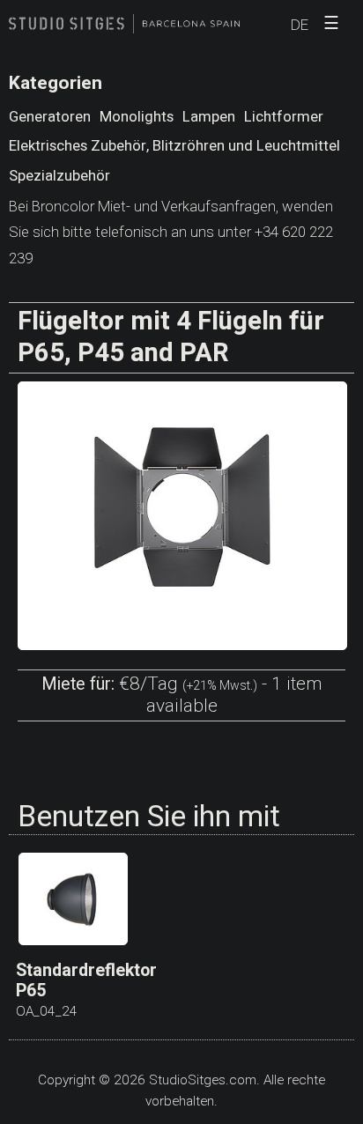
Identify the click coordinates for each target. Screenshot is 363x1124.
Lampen (208, 117)
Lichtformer (283, 117)
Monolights (137, 117)
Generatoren (50, 117)
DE (299, 25)
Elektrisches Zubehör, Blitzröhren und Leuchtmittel (174, 146)
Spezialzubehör (59, 176)
